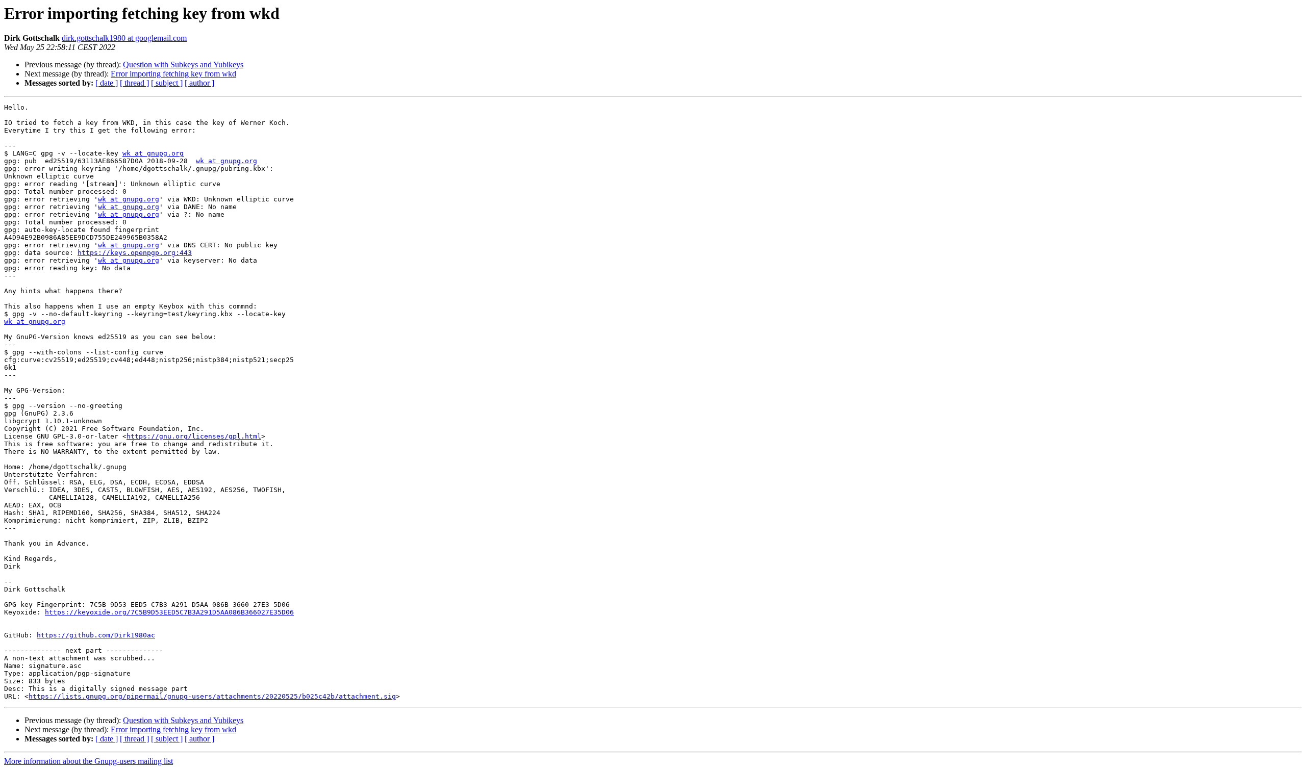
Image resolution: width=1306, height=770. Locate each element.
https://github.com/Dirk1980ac (96, 635)
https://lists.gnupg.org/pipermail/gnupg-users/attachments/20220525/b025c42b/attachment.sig (212, 696)
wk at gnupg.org (153, 153)
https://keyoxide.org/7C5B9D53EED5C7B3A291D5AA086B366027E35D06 (169, 612)
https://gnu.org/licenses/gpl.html (194, 436)
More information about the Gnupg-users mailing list (88, 761)
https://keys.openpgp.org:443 (135, 252)
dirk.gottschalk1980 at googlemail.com (124, 38)
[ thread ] (134, 83)
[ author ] (199, 83)
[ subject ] (167, 83)
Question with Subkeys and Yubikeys (183, 64)
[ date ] (106, 83)
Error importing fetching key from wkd (173, 73)
